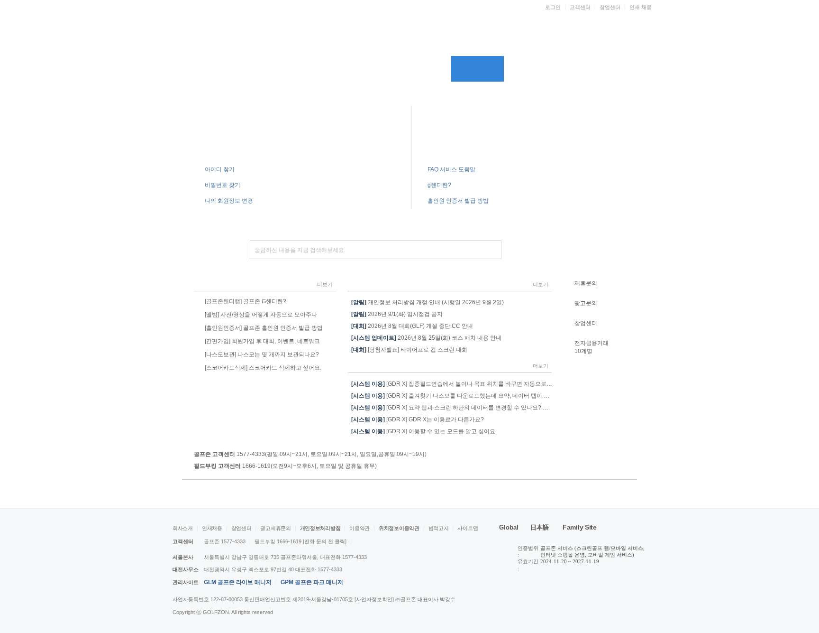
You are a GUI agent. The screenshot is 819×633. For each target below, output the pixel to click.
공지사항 (263, 69)
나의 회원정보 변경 (229, 200)
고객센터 (580, 7)
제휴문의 (585, 283)
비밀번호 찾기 (569, 69)
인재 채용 (640, 7)
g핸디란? (439, 185)
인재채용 (212, 528)
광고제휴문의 (275, 528)
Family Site (580, 527)
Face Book (620, 608)
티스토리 (602, 608)
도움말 (317, 69)
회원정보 (424, 69)
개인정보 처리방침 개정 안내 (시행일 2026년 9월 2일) (427, 302)
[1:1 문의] (596, 249)
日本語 (539, 527)
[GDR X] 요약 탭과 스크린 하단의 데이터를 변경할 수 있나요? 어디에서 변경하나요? (475, 407)
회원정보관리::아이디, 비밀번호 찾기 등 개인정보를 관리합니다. (267, 133)
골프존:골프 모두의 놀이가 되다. (389, 37)
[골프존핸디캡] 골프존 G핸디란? (245, 301)
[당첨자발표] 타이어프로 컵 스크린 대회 (409, 349)
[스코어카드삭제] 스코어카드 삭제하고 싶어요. (263, 367)
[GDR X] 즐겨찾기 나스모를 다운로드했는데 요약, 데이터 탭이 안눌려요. (459, 395)
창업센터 (610, 7)
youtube (584, 608)
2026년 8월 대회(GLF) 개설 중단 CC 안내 (412, 326)
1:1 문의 (605, 69)
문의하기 (371, 69)
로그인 (553, 7)
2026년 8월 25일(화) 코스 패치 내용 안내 (426, 338)
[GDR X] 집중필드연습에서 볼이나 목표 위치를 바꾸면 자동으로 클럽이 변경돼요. (471, 384)
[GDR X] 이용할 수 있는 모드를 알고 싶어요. (424, 431)
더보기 (325, 284)
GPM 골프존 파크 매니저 (312, 582)
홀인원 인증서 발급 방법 (458, 200)
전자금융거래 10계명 (591, 347)
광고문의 (585, 303)
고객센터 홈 (209, 69)
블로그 (638, 608)
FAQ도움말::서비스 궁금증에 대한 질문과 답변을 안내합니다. (490, 133)
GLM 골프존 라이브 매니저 (238, 582)
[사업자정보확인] (375, 599)
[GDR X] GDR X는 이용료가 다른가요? (417, 419)
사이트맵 (467, 528)
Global (509, 527)
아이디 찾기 (534, 69)
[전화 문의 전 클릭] (324, 541)
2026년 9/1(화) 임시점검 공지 (397, 314)
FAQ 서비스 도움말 (451, 169)
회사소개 (183, 528)
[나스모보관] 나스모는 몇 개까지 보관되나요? (262, 354)
